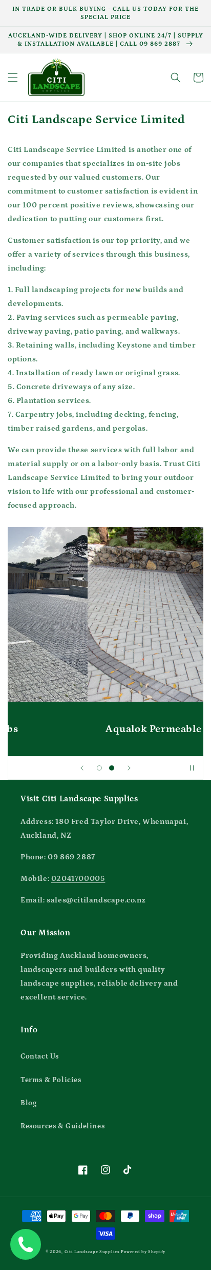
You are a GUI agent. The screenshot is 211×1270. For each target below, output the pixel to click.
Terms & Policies (50, 1080)
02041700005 (78, 878)
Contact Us (39, 1056)
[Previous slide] (82, 768)
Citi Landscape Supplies (92, 1251)
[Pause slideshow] (192, 768)
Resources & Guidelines (62, 1126)
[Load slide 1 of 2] (99, 768)
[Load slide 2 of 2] (112, 768)
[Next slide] (129, 768)
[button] (13, 77)
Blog (28, 1103)
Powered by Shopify (143, 1251)
